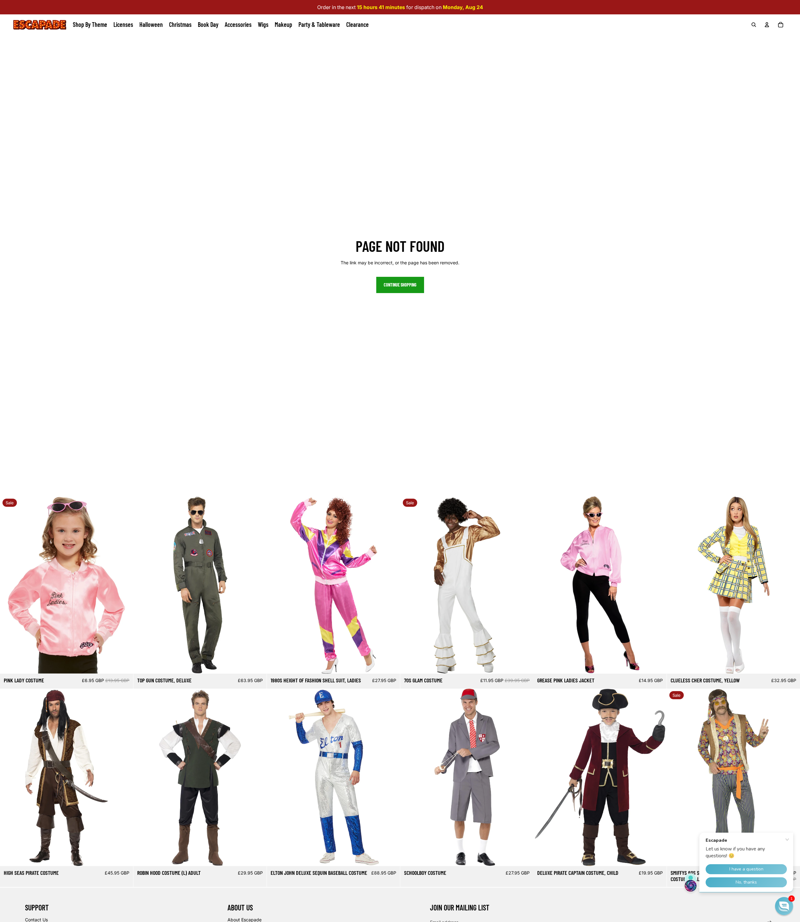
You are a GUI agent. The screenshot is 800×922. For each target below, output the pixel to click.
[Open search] (754, 25)
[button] (784, 906)
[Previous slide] (9, 585)
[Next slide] (123, 585)
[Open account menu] (767, 25)
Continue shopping (400, 284)
